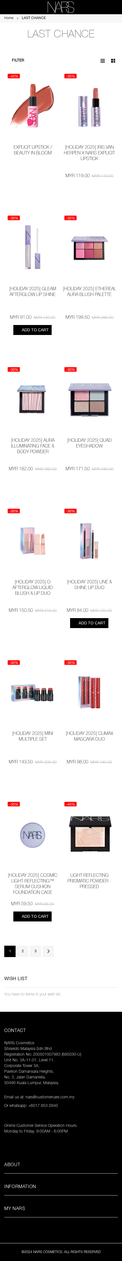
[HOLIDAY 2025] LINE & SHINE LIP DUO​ (89, 585)
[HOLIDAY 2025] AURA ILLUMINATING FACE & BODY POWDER (32, 447)
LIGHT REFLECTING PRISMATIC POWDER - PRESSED (89, 882)
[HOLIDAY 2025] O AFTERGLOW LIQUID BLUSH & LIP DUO (32, 588)
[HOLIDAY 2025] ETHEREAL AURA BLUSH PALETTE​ (89, 292)
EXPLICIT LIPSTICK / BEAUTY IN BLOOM (33, 151)
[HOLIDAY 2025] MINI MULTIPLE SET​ (32, 737)
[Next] (48, 951)
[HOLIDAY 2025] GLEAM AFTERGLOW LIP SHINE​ (32, 292)
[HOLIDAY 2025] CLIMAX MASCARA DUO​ (89, 737)
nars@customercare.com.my (50, 1097)
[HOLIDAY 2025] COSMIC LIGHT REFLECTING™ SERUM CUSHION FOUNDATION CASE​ (32, 884)
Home (9, 18)
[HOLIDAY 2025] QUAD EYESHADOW (89, 444)
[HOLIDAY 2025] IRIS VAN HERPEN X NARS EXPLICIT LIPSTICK (89, 154)
